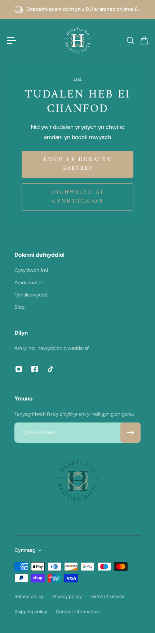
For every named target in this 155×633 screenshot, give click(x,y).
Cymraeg (24, 550)
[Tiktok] (50, 369)
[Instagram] (19, 369)
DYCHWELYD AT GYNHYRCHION (77, 196)
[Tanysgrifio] (130, 432)
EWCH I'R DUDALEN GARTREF (78, 164)
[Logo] (77, 40)
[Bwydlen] (11, 40)
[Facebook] (35, 369)
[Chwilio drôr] (130, 40)
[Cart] (144, 40)
